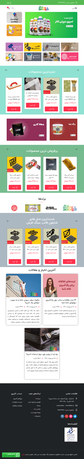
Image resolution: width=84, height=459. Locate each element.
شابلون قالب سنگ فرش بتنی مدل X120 (69, 248)
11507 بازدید (37, 358)
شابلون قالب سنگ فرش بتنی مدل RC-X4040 (51, 98)
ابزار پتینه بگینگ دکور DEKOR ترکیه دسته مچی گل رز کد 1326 (70, 98)
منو (73, 8)
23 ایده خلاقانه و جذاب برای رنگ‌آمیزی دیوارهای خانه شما (61, 301)
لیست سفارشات (17, 402)
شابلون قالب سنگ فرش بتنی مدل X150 (14, 176)
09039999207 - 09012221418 (65, 405)
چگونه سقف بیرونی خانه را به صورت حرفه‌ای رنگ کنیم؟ (24, 301)
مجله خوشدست (35, 412)
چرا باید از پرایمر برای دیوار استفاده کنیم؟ (42, 354)
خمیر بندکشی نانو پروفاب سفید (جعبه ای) (33, 176)
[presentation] (77, 70)
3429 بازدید (19, 306)
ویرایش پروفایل (17, 405)
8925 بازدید (56, 306)
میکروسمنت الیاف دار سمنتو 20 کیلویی (32, 94)
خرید (69, 109)
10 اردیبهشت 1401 (32, 306)
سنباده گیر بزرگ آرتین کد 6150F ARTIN (69, 176)
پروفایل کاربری (17, 398)
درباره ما (38, 398)
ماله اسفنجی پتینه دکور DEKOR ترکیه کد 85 (13, 98)
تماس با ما (37, 409)
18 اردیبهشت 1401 (68, 306)
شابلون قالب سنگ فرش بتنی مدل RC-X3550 (51, 248)
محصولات (37, 416)
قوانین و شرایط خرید (34, 402)
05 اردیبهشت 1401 (50, 358)
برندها (38, 405)
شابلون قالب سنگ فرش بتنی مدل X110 (33, 248)
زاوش (23, 454)
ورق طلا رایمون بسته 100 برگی (51, 176)
